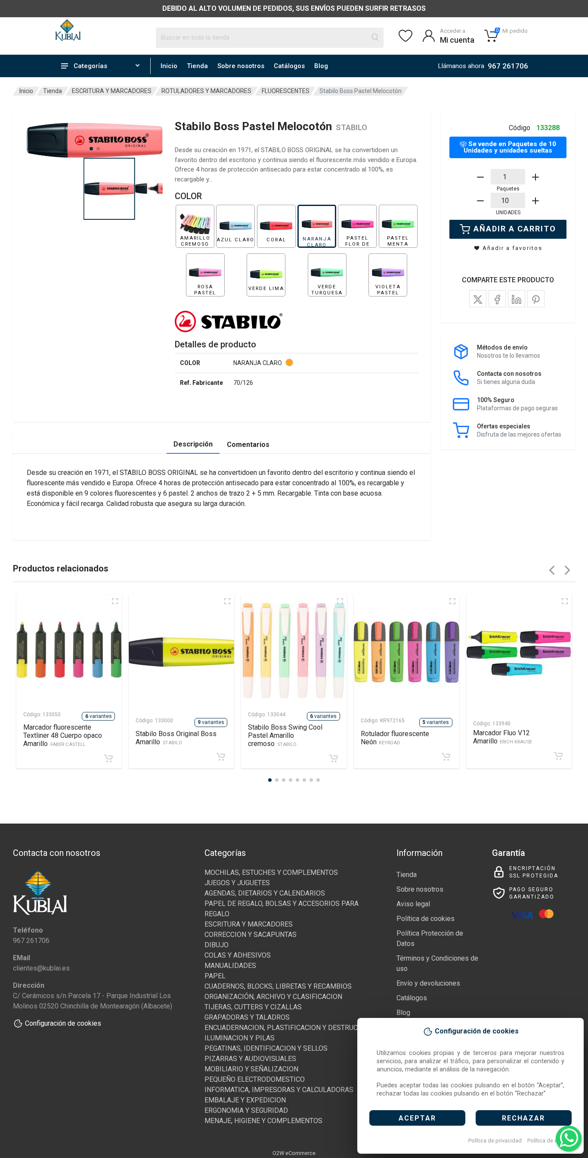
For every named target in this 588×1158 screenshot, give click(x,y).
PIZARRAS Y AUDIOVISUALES (250, 1059)
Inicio (169, 66)
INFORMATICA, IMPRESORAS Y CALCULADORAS (278, 1090)
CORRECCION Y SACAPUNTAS (250, 934)
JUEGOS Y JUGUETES (237, 883)
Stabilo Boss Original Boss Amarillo (176, 738)
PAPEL (215, 976)
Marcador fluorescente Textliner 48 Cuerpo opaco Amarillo (62, 735)
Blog (321, 66)
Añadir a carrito (514, 228)
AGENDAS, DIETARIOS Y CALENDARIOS (264, 893)
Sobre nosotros (240, 66)
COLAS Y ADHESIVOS (237, 955)
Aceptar (417, 1118)
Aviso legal (413, 904)
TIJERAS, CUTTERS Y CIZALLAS (253, 1007)
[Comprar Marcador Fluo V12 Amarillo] (558, 756)
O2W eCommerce (294, 1153)
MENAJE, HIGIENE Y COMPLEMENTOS (263, 1121)
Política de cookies (550, 1140)
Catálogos (289, 66)
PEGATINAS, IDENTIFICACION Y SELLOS (266, 1048)
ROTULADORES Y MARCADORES (206, 90)
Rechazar (523, 1118)
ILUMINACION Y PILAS (239, 1038)
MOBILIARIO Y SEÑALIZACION (251, 1069)
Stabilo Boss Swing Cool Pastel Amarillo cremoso (285, 735)
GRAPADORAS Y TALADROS (247, 1017)
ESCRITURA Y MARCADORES (112, 90)
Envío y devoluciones (428, 983)
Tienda (197, 66)
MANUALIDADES (230, 965)
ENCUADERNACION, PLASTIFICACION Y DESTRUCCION (289, 1028)
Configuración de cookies (63, 1023)
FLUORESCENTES (285, 90)
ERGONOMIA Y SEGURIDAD (246, 1110)
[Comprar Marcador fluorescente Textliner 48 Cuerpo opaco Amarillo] (108, 758)
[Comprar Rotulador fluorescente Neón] (446, 757)
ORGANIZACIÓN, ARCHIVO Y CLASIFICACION (273, 997)
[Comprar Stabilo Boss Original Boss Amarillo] (221, 757)
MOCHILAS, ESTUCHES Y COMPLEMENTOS (271, 872)
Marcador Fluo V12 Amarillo (502, 737)
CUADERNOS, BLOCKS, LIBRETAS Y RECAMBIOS (278, 986)
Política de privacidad (495, 1140)
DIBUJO (216, 945)
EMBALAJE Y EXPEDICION (245, 1100)
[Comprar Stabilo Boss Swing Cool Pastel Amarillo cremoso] (333, 758)
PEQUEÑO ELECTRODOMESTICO (254, 1079)
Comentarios (248, 444)
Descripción (193, 444)
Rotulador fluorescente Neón (395, 738)
